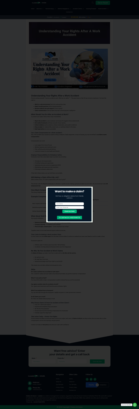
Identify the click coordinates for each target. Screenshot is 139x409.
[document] (69, 204)
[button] (90, 188)
